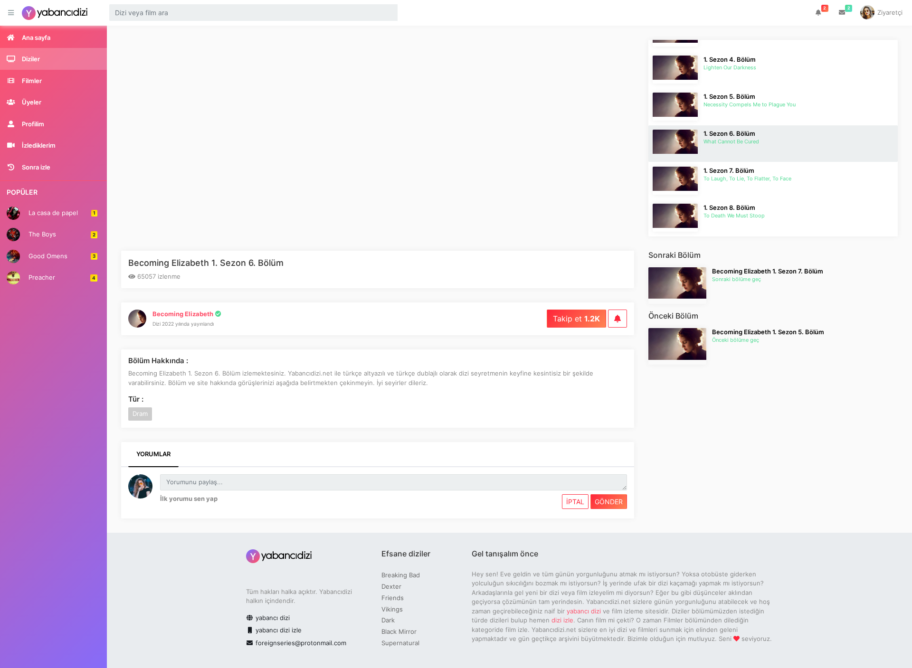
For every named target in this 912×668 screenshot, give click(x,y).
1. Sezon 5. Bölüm (729, 96)
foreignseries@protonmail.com (301, 643)
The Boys (61, 234)
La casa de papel (61, 212)
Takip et (576, 318)
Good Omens (61, 255)
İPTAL (575, 502)
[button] (818, 13)
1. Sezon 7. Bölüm (728, 170)
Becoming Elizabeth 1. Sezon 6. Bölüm (206, 263)
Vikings (392, 609)
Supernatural (400, 643)
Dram (140, 413)
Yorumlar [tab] (153, 454)
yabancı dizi (272, 617)
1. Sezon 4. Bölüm (729, 59)
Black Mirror (399, 631)
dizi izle (562, 620)
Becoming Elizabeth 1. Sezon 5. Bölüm (768, 332)
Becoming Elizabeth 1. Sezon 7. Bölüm (767, 271)
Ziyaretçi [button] (888, 12)
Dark (388, 620)
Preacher (61, 277)
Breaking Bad (400, 575)
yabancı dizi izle (278, 630)
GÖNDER (609, 502)
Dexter (391, 586)
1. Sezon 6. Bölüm (729, 133)
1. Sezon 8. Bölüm (729, 207)
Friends (392, 598)
